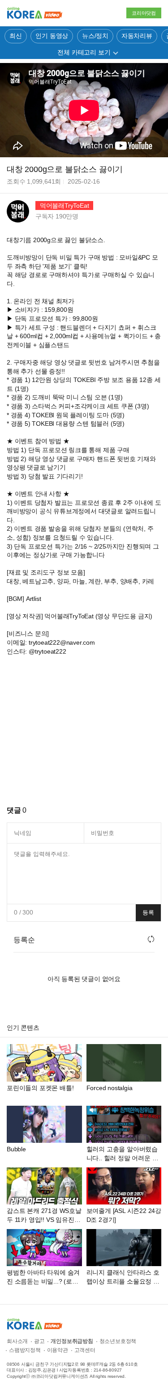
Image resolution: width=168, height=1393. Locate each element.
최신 (15, 35)
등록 (148, 912)
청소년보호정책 (118, 1341)
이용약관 (57, 1350)
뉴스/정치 (95, 35)
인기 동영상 (51, 35)
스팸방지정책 (25, 1350)
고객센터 (84, 1350)
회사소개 (17, 1341)
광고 (39, 1341)
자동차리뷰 (136, 35)
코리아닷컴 (144, 13)
